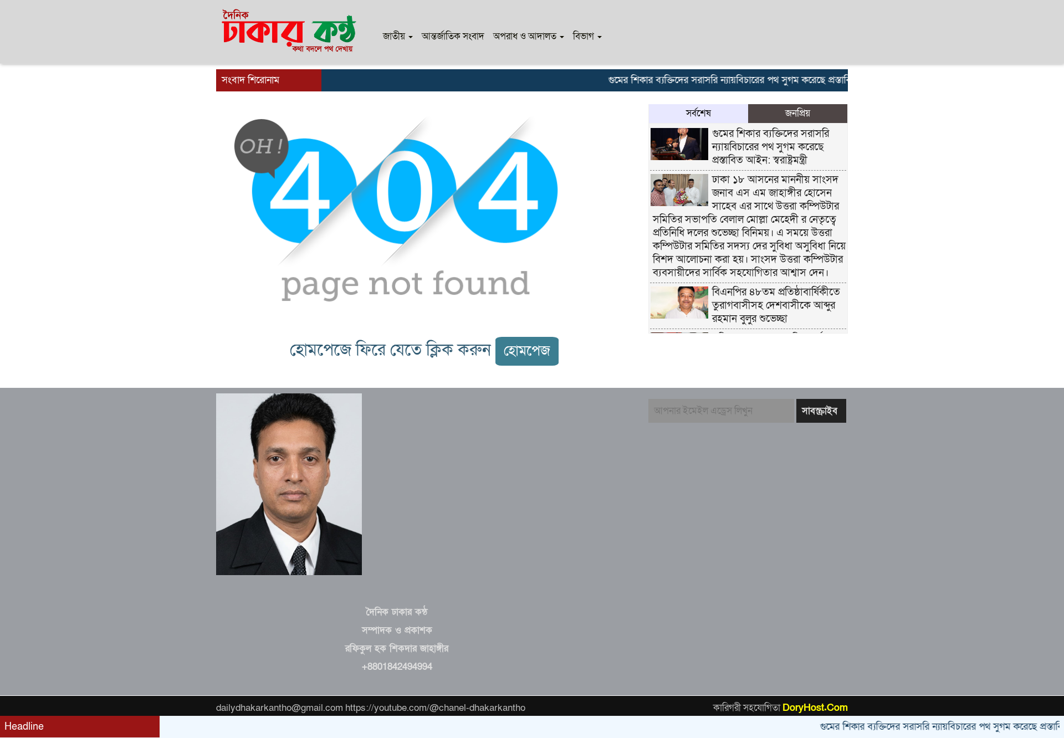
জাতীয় (395, 36)
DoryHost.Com (815, 707)
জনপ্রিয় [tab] (797, 113)
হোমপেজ (527, 351)
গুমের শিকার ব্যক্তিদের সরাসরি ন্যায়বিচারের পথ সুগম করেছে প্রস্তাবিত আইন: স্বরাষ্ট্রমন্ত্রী (749, 80)
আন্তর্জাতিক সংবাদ (453, 36)
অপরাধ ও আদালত (526, 36)
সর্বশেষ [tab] (698, 113)
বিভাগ (584, 36)
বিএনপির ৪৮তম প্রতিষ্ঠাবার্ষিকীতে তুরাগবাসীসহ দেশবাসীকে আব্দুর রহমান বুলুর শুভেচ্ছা (776, 305)
